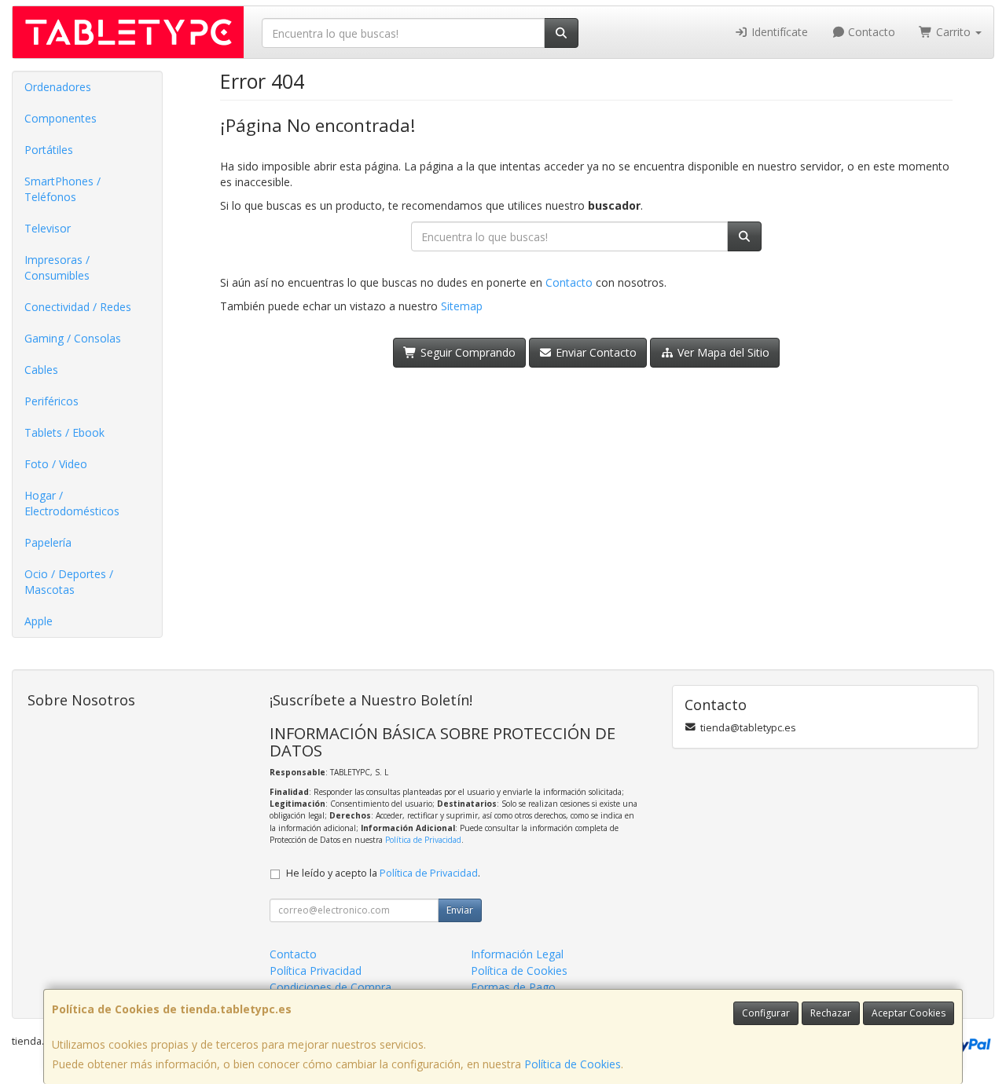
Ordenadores (57, 86)
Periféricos (51, 401)
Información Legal (517, 954)
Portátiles (48, 149)
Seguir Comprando (466, 352)
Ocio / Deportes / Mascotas (68, 581)
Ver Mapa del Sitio (721, 352)
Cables (41, 369)
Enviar (459, 910)
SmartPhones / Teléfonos (62, 189)
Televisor (47, 228)
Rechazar (830, 1013)
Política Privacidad (316, 970)
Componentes (60, 118)
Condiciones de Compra (330, 987)
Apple (38, 620)
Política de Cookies (572, 1064)
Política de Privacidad (423, 839)
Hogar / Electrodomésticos (71, 503)
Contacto (870, 31)
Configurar (766, 1013)
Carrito (953, 31)
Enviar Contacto (595, 352)
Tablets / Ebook (64, 432)
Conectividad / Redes (77, 306)
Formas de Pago (513, 987)
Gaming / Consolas (72, 338)
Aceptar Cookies (908, 1013)
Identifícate (778, 31)
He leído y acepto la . (383, 873)
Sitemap (462, 305)
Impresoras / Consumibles (57, 267)
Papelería (48, 542)
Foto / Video (55, 463)
